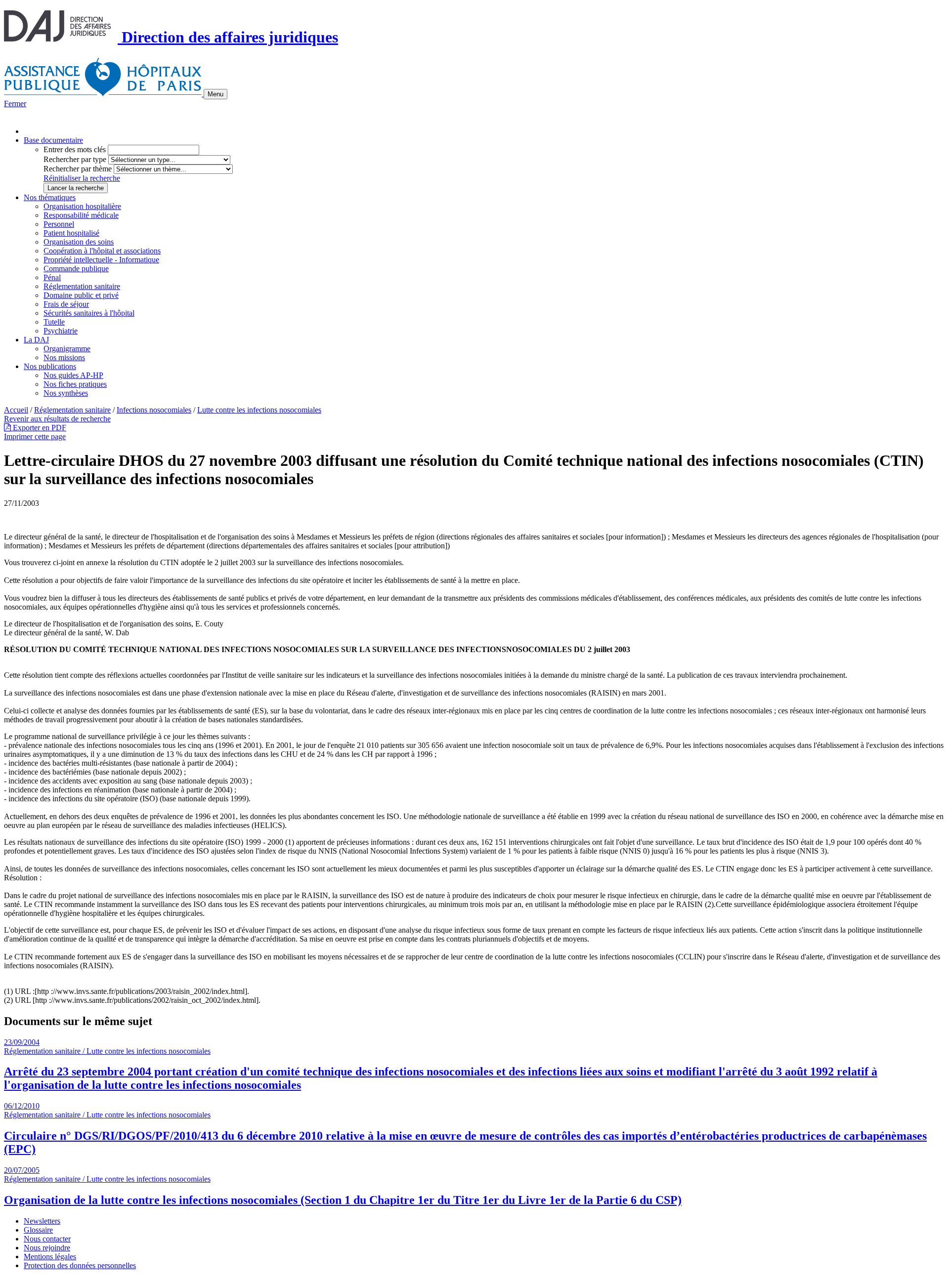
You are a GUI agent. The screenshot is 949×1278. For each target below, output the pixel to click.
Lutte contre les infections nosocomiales (259, 410)
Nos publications (50, 366)
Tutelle (54, 322)
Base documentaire (53, 140)
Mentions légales (50, 1256)
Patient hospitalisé (71, 233)
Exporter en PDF (38, 427)
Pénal (52, 277)
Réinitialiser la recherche (81, 178)
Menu (215, 94)
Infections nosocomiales (154, 410)
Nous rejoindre (47, 1247)
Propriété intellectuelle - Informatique (101, 259)
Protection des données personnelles (80, 1265)
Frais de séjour (66, 304)
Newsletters (42, 1221)
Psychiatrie (60, 331)
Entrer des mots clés (74, 149)
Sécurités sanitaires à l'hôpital (88, 313)
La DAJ (36, 339)
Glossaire (38, 1230)
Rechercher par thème (77, 169)
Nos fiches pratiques (75, 384)
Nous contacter (47, 1239)
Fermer (15, 103)
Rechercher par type (74, 159)
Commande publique (76, 268)
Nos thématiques (50, 197)
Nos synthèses (65, 393)
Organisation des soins (78, 242)
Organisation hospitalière (82, 206)
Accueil (16, 410)
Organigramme (66, 348)
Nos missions (64, 357)
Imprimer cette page (35, 436)
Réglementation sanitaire (81, 286)
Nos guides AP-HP (73, 375)
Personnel (58, 224)
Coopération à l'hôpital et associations (102, 251)
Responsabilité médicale (81, 215)
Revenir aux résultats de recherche (57, 418)
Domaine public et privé (81, 295)
